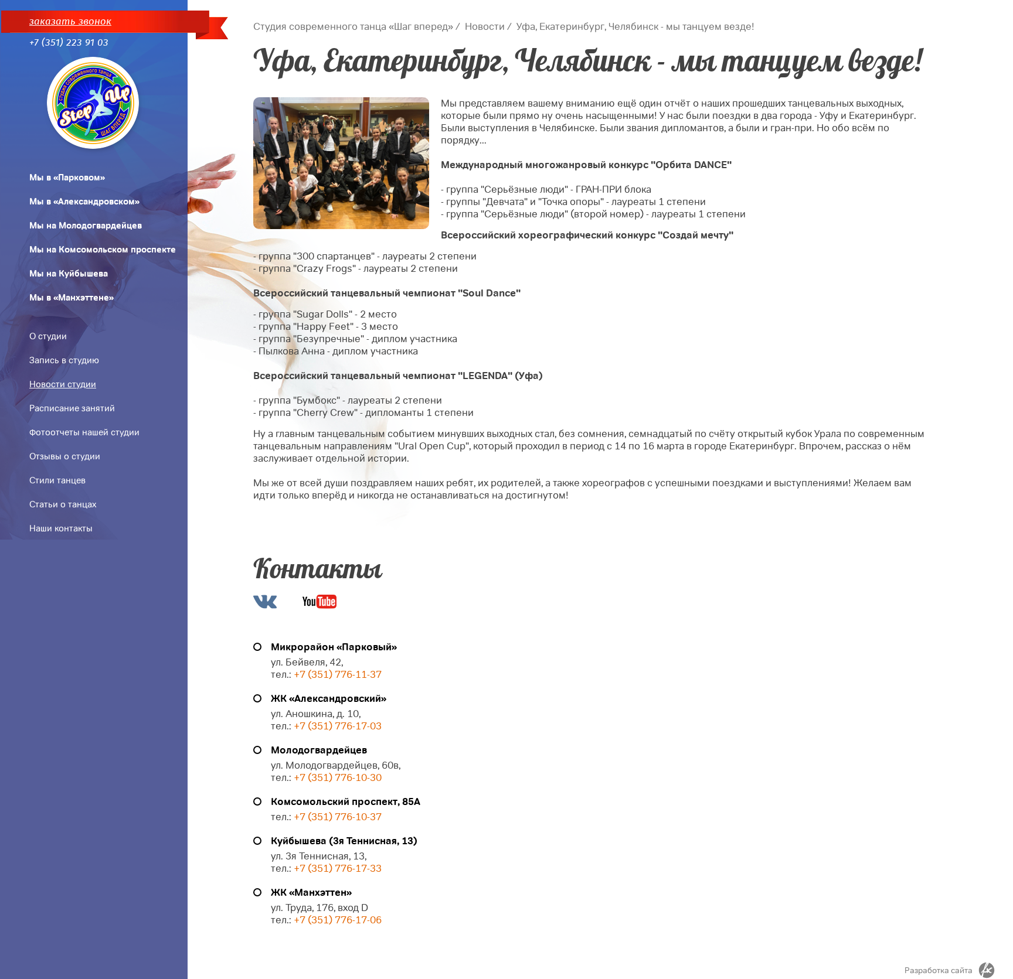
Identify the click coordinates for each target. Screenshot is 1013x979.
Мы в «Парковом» (67, 177)
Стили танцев (57, 480)
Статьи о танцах (62, 504)
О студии (48, 336)
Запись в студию (64, 360)
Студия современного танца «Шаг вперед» (353, 27)
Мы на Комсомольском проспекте (102, 249)
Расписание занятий (72, 408)
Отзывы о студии (64, 456)
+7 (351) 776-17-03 (338, 726)
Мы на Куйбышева (68, 273)
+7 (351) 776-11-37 (338, 674)
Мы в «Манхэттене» (71, 297)
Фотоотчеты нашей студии (84, 432)
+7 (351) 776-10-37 (338, 817)
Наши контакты (61, 528)
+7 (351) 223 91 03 (68, 42)
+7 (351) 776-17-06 (338, 920)
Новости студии (62, 384)
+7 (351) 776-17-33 (336, 868)
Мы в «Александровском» (84, 201)
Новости (485, 27)
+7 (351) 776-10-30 (338, 778)
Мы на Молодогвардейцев (85, 225)
